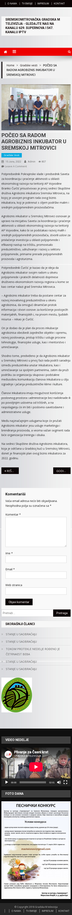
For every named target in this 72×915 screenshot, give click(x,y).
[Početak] (7, 782)
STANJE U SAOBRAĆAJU (21, 634)
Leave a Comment (16, 166)
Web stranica (13, 585)
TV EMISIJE (27, 3)
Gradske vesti (11, 155)
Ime (9, 553)
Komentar (13, 514)
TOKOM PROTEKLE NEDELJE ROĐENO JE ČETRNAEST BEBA (33, 651)
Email (10, 569)
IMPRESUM (43, 3)
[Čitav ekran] (65, 782)
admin (31, 161)
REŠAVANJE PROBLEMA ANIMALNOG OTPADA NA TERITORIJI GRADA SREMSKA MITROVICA (13, 471)
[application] (35, 767)
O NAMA (12, 3)
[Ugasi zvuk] (59, 782)
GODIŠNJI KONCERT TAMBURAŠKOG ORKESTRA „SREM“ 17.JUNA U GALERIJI (63, 471)
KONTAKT (59, 3)
